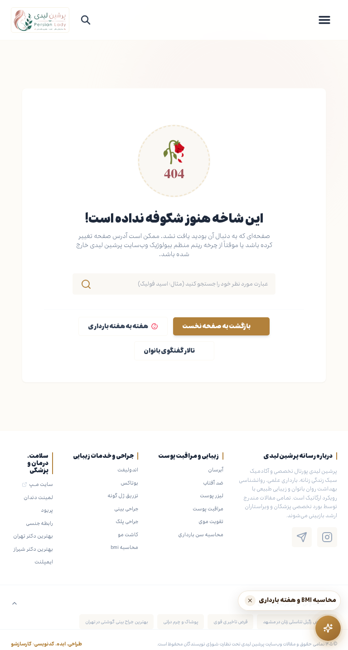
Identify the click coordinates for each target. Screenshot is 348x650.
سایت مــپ (41, 484)
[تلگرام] (302, 537)
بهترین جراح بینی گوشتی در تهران (116, 621)
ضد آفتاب (213, 482)
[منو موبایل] (324, 20)
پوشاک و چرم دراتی (180, 621)
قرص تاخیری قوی (230, 621)
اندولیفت (127, 469)
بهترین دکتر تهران (33, 535)
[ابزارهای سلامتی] (328, 628)
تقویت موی (210, 521)
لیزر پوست (211, 495)
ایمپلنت (43, 561)
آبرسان (215, 469)
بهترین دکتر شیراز (33, 549)
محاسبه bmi (124, 547)
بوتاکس (129, 482)
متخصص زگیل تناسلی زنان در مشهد (297, 621)
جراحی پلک (127, 521)
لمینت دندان (38, 497)
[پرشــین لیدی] (40, 20)
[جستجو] (86, 20)
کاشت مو (128, 534)
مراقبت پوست (208, 508)
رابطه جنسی (39, 523)
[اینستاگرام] (327, 537)
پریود (47, 510)
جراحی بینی (126, 508)
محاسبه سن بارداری (200, 534)
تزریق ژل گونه (122, 495)
